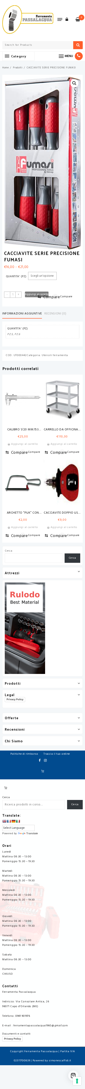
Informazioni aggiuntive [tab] (22, 313)
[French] (9, 821)
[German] (13, 821)
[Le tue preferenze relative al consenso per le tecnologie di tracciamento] (77, 1081)
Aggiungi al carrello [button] (24, 444)
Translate (32, 833)
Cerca (8, 551)
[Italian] (18, 821)
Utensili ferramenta (55, 355)
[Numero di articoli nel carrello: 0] (42, 771)
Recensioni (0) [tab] (55, 313)
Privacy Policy (15, 699)
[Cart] (73, 1075)
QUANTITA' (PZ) (16, 276)
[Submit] (78, 45)
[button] (74, 83)
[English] (4, 821)
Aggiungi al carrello (37, 294)
